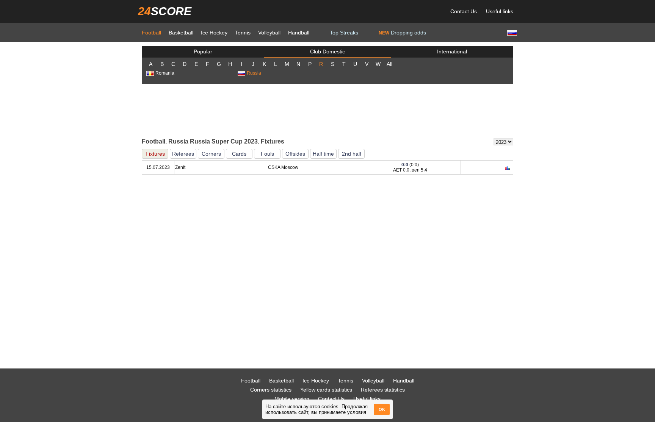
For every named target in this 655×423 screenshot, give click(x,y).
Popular (203, 51)
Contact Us (463, 11)
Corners (211, 154)
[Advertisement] (327, 110)
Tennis (243, 33)
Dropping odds (402, 33)
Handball (298, 33)
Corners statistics (270, 390)
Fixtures (155, 154)
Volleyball (269, 33)
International (452, 51)
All (389, 64)
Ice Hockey (214, 33)
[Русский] (511, 32)
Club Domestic (327, 51)
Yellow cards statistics (326, 390)
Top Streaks (344, 33)
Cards (239, 154)
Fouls (267, 154)
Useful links (499, 11)
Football (151, 33)
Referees (183, 154)
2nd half (351, 154)
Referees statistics (383, 390)
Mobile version (291, 399)
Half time (323, 154)
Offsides (295, 154)
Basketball (181, 33)
